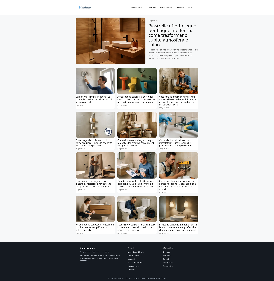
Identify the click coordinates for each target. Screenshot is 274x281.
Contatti (166, 259)
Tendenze (180, 7)
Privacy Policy (168, 263)
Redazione (166, 256)
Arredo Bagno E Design (136, 252)
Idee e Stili (152, 7)
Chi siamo (166, 252)
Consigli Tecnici (137, 7)
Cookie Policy (168, 266)
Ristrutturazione (166, 7)
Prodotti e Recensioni (135, 263)
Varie (190, 7)
